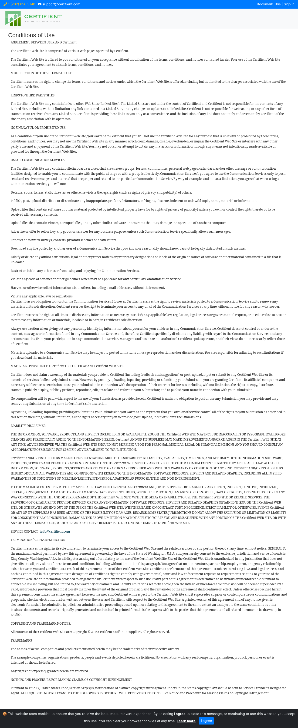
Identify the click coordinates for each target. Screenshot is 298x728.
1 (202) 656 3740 (21, 4)
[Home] (40, 18)
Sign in (289, 4)
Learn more (186, 721)
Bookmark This (269, 4)
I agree (206, 721)
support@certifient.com (60, 4)
